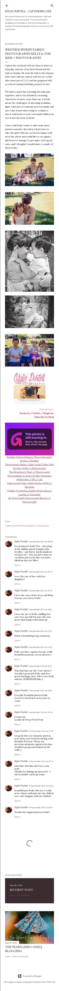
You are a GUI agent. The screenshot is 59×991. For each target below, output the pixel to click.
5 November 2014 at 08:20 (41, 541)
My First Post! (21, 890)
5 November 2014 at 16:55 (40, 609)
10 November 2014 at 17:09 (41, 731)
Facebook (25, 413)
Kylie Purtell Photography (23, 525)
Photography (42, 525)
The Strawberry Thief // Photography (29, 472)
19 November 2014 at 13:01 (41, 807)
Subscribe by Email (44, 417)
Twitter (36, 413)
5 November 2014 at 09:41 (40, 572)
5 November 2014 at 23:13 (40, 690)
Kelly (26, 80)
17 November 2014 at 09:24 (41, 786)
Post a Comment (20, 956)
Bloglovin (48, 413)
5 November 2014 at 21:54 (40, 666)
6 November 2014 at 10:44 (41, 712)
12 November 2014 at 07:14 (41, 761)
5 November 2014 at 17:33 (40, 647)
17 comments (23, 895)
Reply (17, 565)
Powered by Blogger (32, 976)
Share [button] (7, 521)
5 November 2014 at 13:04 (40, 590)
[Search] (52, 5)
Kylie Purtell (21, 541)
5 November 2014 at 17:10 (40, 631)
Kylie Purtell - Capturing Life (28, 11)
